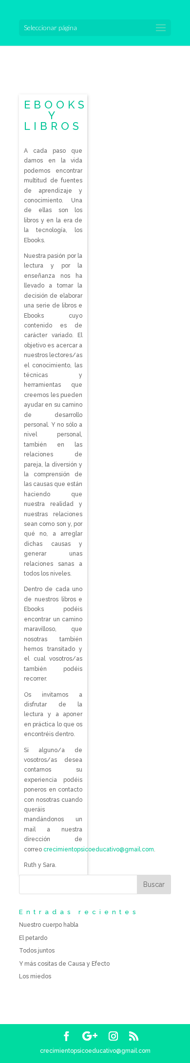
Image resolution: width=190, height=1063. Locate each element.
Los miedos (35, 976)
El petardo (33, 938)
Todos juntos (37, 950)
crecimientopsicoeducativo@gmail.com (98, 849)
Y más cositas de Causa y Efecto (64, 963)
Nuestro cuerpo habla (48, 924)
